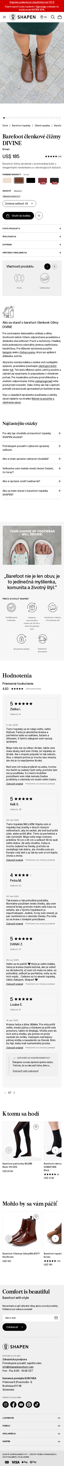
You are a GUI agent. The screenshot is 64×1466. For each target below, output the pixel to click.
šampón (7, 352)
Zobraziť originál (14, 784)
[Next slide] (54, 266)
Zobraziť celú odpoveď (25, 1071)
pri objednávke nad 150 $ (32, 2)
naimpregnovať (44, 381)
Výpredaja (41, 6)
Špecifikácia (9, 237)
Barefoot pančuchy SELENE (17, 1163)
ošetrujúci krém (47, 366)
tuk (11, 369)
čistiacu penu (27, 352)
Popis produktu (11, 229)
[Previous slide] (47, 266)
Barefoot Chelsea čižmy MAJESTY (21, 1253)
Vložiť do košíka (21, 215)
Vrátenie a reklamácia (14, 253)
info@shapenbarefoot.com (18, 1366)
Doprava (7, 245)
